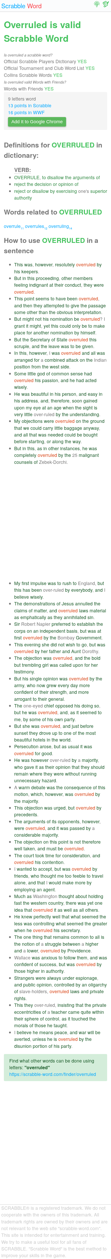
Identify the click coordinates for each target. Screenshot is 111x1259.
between (71, 944)
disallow (55, 177)
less (18, 923)
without (72, 773)
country (55, 903)
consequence (78, 787)
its (54, 821)
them (82, 957)
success (47, 964)
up (54, 733)
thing (38, 937)
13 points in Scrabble (29, 105)
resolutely (65, 264)
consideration (76, 855)
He (17, 394)
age (57, 407)
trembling (31, 665)
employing (24, 889)
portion (40, 1046)
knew (26, 916)
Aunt (76, 651)
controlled (64, 984)
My (17, 421)
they (88, 285)
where (36, 773)
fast (18, 903)
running (89, 773)
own (58, 719)
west (54, 366)
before (20, 441)
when (68, 407)
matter (40, 610)
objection (32, 658)
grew (51, 685)
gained (90, 400)
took (39, 855)
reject (20, 184)
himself (88, 332)
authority (23, 197)
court (28, 855)
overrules (36, 226)
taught (60, 1025)
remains (61, 937)
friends (21, 876)
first (25, 583)
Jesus (68, 603)
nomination (61, 319)
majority (90, 760)
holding (95, 896)
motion (21, 794)
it (27, 326)
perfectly (42, 916)
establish (86, 624)
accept (45, 869)
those (20, 971)
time (49, 855)
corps (20, 631)
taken (29, 848)
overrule (14, 226)
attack (72, 360)
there (71, 903)
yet (47, 326)
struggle (53, 944)
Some (20, 373)
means (46, 1032)
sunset (21, 733)
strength (58, 692)
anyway (91, 428)
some (20, 312)
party (69, 719)
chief (49, 705)
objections (32, 421)
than (43, 312)
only (76, 326)
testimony (24, 671)
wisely (20, 387)
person (69, 394)
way (77, 441)
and (18, 305)
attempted (54, 305)
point (29, 298)
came (74, 1012)
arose (45, 746)
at (51, 285)
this (31, 278)
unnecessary (27, 780)
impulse (38, 583)
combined (55, 360)
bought (90, 434)
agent (49, 889)
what (76, 916)
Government (88, 637)
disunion (22, 1046)
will (91, 1032)
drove (45, 733)
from (36, 366)
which (37, 794)
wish (70, 644)
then (27, 305)
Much (20, 896)
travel (97, 876)
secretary (70, 930)
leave (54, 346)
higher (91, 944)
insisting (66, 1005)
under (68, 978)
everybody (81, 590)
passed (77, 828)
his (17, 271)
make (99, 326)
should (98, 767)
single (36, 678)
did (54, 644)
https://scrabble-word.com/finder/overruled (52, 1074)
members (83, 278)
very (18, 414)
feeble (79, 876)
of (98, 177)
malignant (89, 455)
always (54, 978)
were (99, 285)
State (62, 339)
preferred (61, 624)
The (18, 603)
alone (20, 882)
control (52, 1018)
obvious (65, 312)
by (52, 191)
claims (20, 610)
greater (99, 923)
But (17, 278)
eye (37, 407)
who (31, 685)
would (55, 882)
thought (48, 876)
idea (18, 910)
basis (72, 631)
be (76, 319)
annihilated (75, 617)
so (96, 705)
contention (53, 862)
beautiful (40, 394)
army (19, 685)
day (74, 685)
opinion (65, 184)
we (26, 428)
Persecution (26, 746)
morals (21, 1025)
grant (19, 326)
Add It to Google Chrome (37, 121)
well (18, 848)
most (91, 733)
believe (21, 597)
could (65, 326)
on (82, 360)
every (63, 685)
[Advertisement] (55, 522)
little (32, 373)
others (91, 910)
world (64, 739)
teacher (59, 1012)
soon (77, 400)
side (65, 366)
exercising (66, 191)
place (19, 332)
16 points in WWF (26, 112)
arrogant (22, 699)
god (41, 373)
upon (19, 407)
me (17, 719)
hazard (49, 780)
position (22, 366)
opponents (69, 821)
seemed (88, 712)
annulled (84, 603)
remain (21, 773)
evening (32, 644)
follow (70, 957)
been (72, 298)
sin (90, 617)
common (60, 373)
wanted (24, 869)
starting (36, 441)
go (84, 644)
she (45, 644)
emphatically (33, 617)
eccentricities (27, 1012)
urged (60, 807)
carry (48, 428)
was (28, 264)
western (39, 903)
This (18, 264)
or (55, 184)
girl (45, 665)
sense (76, 373)
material (98, 610)
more (84, 685)
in (24, 278)
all (93, 353)
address (29, 400)
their (59, 285)
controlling (43, 923)
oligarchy (97, 984)
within (98, 1012)
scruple (21, 346)
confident (23, 692)
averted (22, 1039)
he (72, 380)
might (28, 319)
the (68, 177)
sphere (32, 1018)
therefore (60, 400)
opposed (64, 705)
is (95, 407)
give (75, 305)
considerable (27, 835)
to (44, 177)
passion (50, 380)
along (58, 441)
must (51, 848)
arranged (23, 360)
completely (25, 455)
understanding (84, 414)
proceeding (47, 278)
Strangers (24, 978)
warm (24, 787)
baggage (73, 428)
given (87, 346)
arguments (84, 177)
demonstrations (39, 603)
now (41, 685)
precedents (25, 814)
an (49, 407)
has (26, 590)
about (81, 896)
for (29, 332)
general (56, 699)
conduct (73, 285)
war (82, 1032)
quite (86, 1012)
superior (98, 191)
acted (91, 380)
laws (83, 610)
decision (43, 184)
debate (38, 787)
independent (52, 631)
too (68, 876)
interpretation (87, 312)
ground (97, 421)
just (75, 726)
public (29, 984)
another (41, 332)
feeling (21, 285)
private (97, 991)
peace (60, 1032)
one (68, 733)
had (88, 373)
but (101, 583)
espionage (86, 978)
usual (73, 746)
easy (93, 394)
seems (42, 298)
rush (67, 583)
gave (29, 767)
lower (32, 950)
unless (39, 1039)
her (44, 651)
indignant (38, 285)
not (38, 319)
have (61, 298)
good (47, 753)
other (66, 278)
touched (80, 1018)
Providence (79, 950)
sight (88, 407)
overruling (60, 226)
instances (70, 448)
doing (87, 705)
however (43, 264)
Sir (17, 624)
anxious (49, 957)
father (55, 651)
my (29, 407)
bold (96, 658)
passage (97, 305)
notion (28, 944)
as (39, 448)
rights (20, 998)
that (18, 428)
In (16, 353)
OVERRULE (26, 177)
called (65, 665)
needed (55, 434)
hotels (39, 739)
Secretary (40, 339)
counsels (23, 462)
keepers (29, 271)
